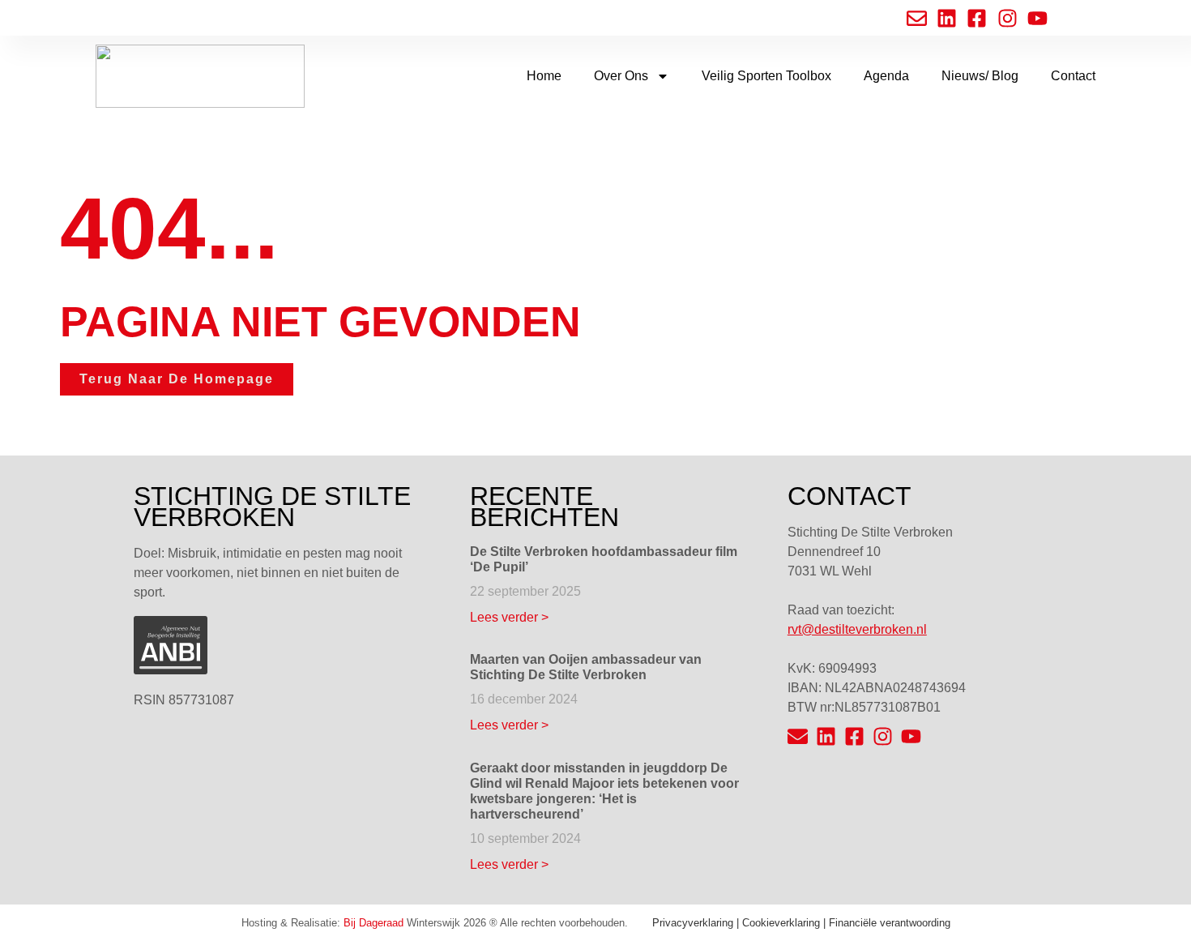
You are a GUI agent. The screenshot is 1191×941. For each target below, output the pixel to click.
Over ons (621, 76)
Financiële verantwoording (889, 923)
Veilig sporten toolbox (766, 76)
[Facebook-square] (854, 736)
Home (544, 76)
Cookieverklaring (781, 923)
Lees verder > (509, 617)
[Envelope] (798, 736)
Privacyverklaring (692, 923)
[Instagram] (883, 736)
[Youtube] (911, 736)
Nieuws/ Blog (979, 76)
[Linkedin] (826, 736)
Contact (1073, 76)
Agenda (886, 76)
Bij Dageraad (373, 923)
